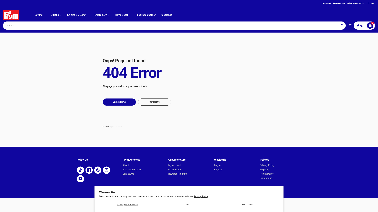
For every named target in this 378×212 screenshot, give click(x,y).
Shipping (264, 169)
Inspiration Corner (132, 169)
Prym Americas (116, 126)
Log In (217, 165)
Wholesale (326, 3)
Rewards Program (177, 173)
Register (218, 169)
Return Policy (267, 173)
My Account (174, 165)
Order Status (174, 169)
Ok (187, 204)
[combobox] (174, 25)
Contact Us (128, 173)
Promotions (266, 178)
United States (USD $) (355, 3)
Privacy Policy (201, 196)
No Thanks (247, 204)
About (126, 165)
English (371, 3)
